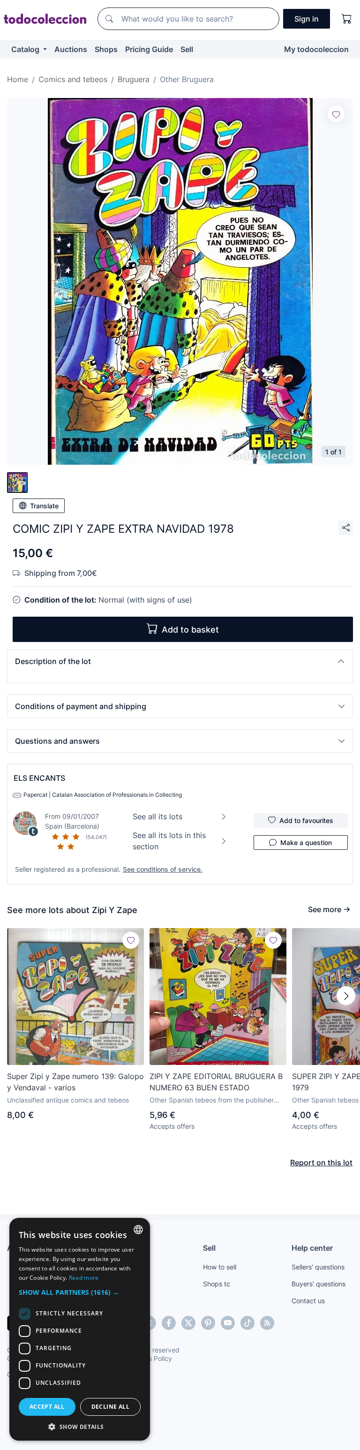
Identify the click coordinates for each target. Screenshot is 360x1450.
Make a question (306, 842)
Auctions (70, 49)
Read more (84, 1278)
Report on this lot (321, 1162)
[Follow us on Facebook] (169, 1323)
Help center (312, 1248)
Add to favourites (306, 820)
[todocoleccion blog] (267, 1323)
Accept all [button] (47, 1407)
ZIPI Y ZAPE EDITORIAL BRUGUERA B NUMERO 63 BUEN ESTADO (216, 1082)
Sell (186, 49)
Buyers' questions (318, 1284)
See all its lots (157, 816)
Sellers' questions (318, 1267)
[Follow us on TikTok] (247, 1323)
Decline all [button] (110, 1407)
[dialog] (79, 1329)
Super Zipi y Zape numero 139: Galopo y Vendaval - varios (75, 1082)
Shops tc (216, 1284)
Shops (106, 49)
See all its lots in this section (169, 841)
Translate (44, 506)
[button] (180, 661)
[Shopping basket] (346, 19)
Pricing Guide (149, 49)
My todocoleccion (316, 49)
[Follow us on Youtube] (228, 1323)
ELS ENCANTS (39, 778)
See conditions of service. (162, 869)
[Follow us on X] (188, 1323)
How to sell (219, 1267)
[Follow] (336, 114)
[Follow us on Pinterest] (208, 1323)
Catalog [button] (26, 49)
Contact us (308, 1301)
